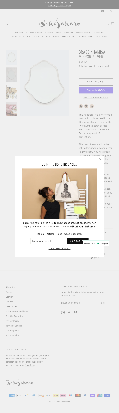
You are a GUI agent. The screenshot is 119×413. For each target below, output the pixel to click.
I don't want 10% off (60, 248)
